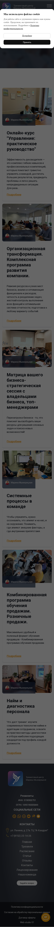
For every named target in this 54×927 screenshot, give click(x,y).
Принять (27, 42)
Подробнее (27, 36)
